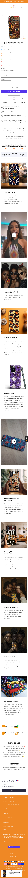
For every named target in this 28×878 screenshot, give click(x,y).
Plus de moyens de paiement (14, 94)
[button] (2, 7)
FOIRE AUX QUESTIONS (8, 826)
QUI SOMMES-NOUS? (7, 817)
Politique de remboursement (16, 868)
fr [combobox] (18, 781)
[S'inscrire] (23, 841)
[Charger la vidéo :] (14, 235)
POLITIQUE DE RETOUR (8, 808)
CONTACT (5, 829)
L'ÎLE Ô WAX (9, 866)
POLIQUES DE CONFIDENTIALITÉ (10, 801)
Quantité (3, 79)
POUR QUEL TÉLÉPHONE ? (6, 73)
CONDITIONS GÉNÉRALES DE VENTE (11, 804)
